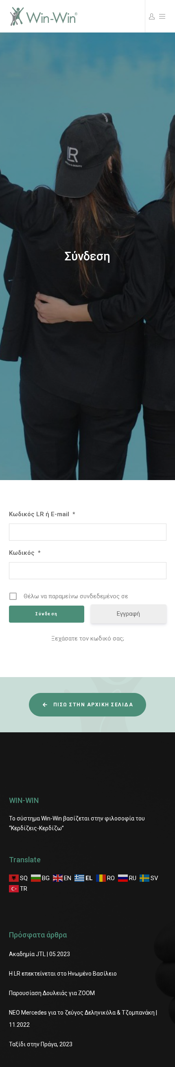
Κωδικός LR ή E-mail (42, 514)
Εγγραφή (128, 613)
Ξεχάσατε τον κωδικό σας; (87, 638)
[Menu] (161, 16)
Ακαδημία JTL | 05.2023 (39, 954)
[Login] (150, 16)
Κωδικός (24, 552)
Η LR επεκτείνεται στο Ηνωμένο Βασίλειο (63, 973)
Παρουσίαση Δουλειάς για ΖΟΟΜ (52, 993)
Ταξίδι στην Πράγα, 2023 (40, 1044)
